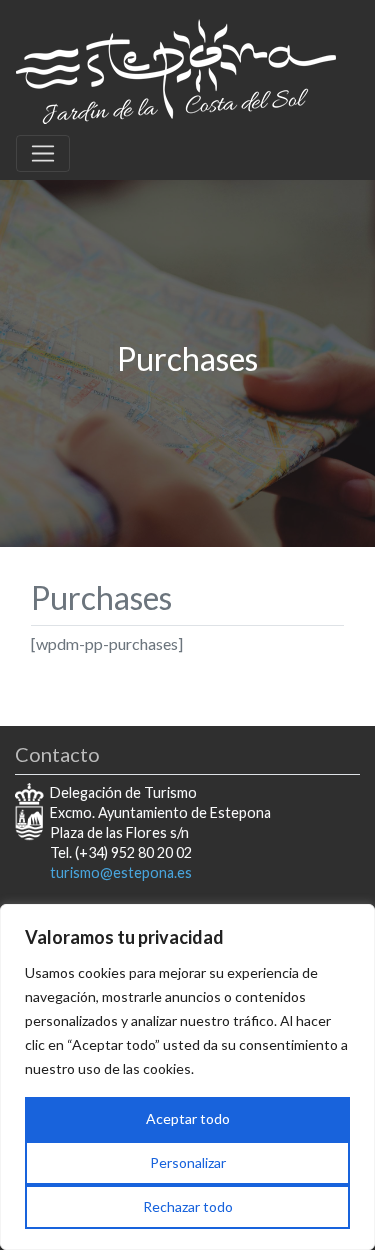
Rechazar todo (188, 1206)
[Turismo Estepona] (176, 68)
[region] (187, 1077)
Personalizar (188, 1162)
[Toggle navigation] (43, 154)
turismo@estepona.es (121, 872)
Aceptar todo (188, 1118)
